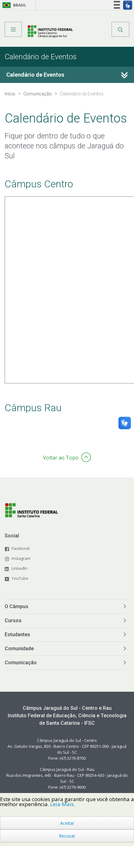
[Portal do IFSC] (50, 31)
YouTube (20, 578)
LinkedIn (19, 568)
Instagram (21, 558)
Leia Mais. (62, 804)
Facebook (21, 548)
